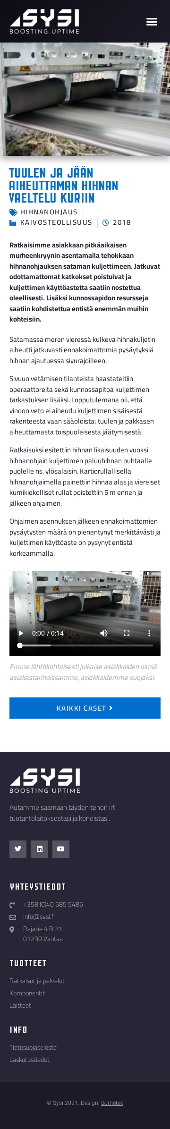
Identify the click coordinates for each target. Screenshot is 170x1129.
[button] (152, 21)
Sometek (112, 1103)
